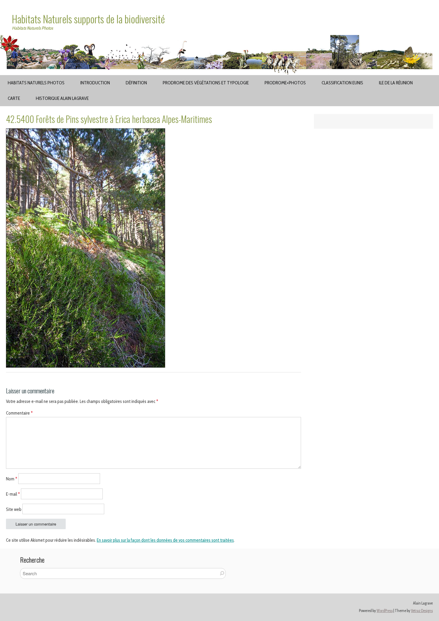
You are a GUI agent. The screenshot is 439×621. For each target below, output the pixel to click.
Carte (14, 98)
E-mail (13, 494)
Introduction (95, 83)
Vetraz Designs (422, 610)
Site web (14, 509)
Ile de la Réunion (396, 83)
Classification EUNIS (342, 83)
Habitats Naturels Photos (36, 83)
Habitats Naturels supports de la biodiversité (88, 18)
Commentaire (19, 413)
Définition (136, 83)
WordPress (385, 610)
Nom (11, 479)
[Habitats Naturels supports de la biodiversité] (219, 38)
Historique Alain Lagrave (62, 98)
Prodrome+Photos (285, 83)
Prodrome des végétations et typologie (206, 83)
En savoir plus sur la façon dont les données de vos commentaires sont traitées (165, 540)
